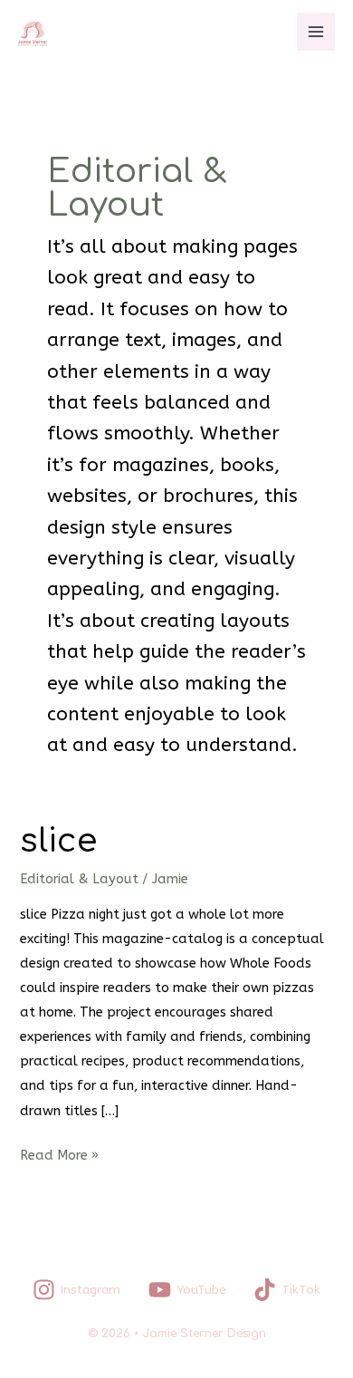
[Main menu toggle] (316, 32)
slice (58, 841)
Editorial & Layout (79, 879)
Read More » (59, 1153)
